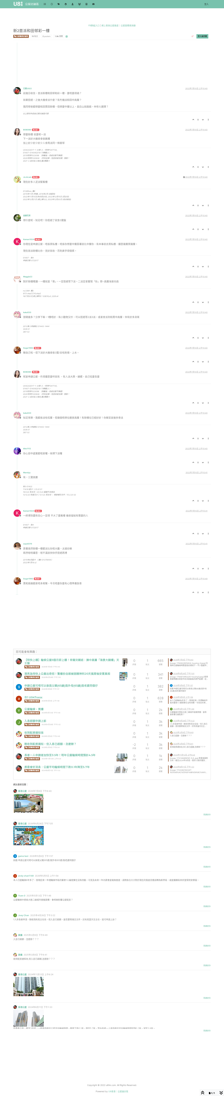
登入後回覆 (202, 36)
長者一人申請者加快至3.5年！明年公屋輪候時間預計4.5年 (60, 755)
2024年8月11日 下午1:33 (51, 770)
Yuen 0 (21, 896)
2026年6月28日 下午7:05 (51, 677)
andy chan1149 (26, 876)
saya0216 (27, 544)
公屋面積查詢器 (128, 25)
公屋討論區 (32, 4)
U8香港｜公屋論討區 (118, 1091)
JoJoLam (27, 177)
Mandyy (26, 472)
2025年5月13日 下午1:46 (51, 713)
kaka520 (27, 312)
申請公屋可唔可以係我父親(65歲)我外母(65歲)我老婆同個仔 (61, 685)
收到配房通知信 (34, 732)
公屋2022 (27, 88)
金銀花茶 (26, 215)
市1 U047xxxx (33, 697)
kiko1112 (27, 448)
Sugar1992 (28, 348)
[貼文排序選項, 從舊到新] (192, 36)
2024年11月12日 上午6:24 (51, 759)
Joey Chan (23, 915)
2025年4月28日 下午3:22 (51, 725)
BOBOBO (27, 130)
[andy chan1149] (19, 699)
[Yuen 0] (19, 711)
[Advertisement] (105, 63)
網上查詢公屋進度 (110, 25)
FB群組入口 (94, 25)
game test (23, 856)
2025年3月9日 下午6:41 (51, 747)
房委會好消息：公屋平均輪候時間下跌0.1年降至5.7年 (57, 767)
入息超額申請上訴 (35, 720)
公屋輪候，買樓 (34, 709)
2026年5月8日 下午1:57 (50, 689)
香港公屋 (22, 791)
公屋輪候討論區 (22, 36)
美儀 (20, 935)
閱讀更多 (207, 814)
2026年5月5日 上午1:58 (50, 701)
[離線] (18, 90)
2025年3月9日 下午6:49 (51, 736)
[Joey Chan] (19, 722)
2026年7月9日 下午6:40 (51, 667)
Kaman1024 (28, 239)
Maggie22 (27, 276)
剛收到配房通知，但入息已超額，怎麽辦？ (50, 744)
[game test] (19, 687)
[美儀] (19, 734)
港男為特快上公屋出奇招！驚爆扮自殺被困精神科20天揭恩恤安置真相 (67, 673)
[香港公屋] (19, 661)
